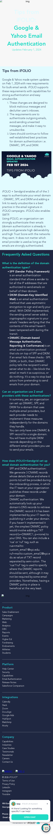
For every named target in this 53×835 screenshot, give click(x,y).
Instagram (7, 791)
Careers (6, 759)
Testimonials (8, 752)
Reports (6, 633)
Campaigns (7, 616)
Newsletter (7, 755)
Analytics (6, 626)
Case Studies (8, 748)
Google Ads (8, 715)
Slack (4, 705)
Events (5, 636)
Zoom (5, 709)
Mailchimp (7, 722)
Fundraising (7, 643)
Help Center (8, 669)
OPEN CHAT (30, 817)
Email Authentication (12, 679)
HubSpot (6, 719)
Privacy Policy (8, 784)
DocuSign (6, 712)
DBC (4, 629)
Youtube (6, 794)
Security (6, 672)
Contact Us (7, 762)
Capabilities (7, 676)
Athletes (6, 650)
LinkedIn (6, 788)
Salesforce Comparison (13, 686)
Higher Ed (7, 639)
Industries (6, 745)
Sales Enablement (10, 612)
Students (6, 653)
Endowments (8, 646)
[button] (46, 828)
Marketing (7, 619)
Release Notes (9, 682)
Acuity (5, 726)
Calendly (6, 702)
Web (4, 622)
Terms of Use (8, 781)
